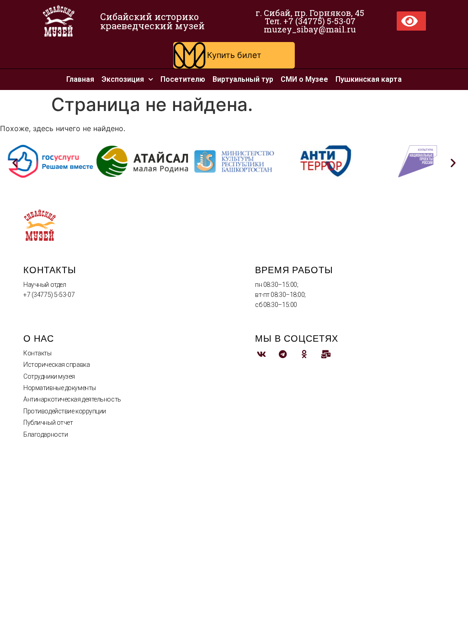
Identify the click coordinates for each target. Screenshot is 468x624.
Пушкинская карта (368, 79)
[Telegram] (283, 354)
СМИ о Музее (304, 79)
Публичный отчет (48, 422)
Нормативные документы (59, 387)
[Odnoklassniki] (304, 354)
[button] (234, 55)
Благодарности (45, 434)
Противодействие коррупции (64, 411)
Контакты (37, 353)
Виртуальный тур (243, 79)
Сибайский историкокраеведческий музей (152, 21)
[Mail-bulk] (325, 354)
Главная (80, 79)
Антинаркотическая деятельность (72, 399)
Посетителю (182, 79)
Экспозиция (122, 79)
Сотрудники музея (49, 376)
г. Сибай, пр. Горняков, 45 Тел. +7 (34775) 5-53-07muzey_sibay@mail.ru (309, 21)
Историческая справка (56, 364)
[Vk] (261, 354)
